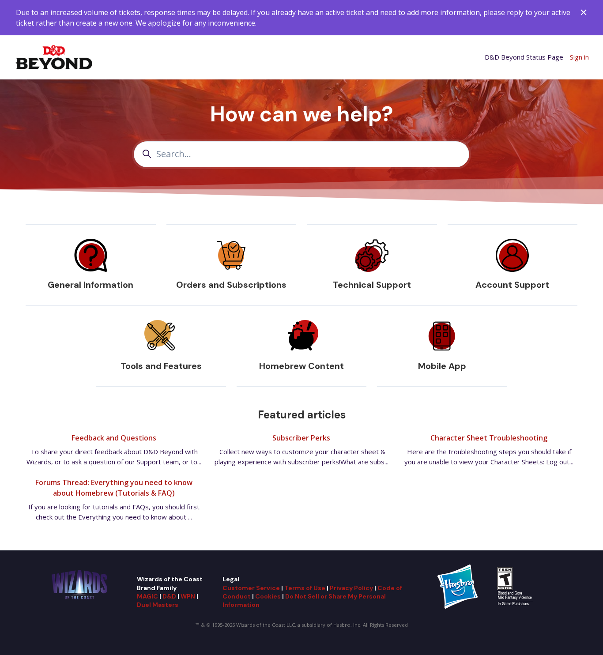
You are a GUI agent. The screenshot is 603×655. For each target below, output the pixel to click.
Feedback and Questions (114, 438)
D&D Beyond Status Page (524, 57)
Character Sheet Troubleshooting (488, 438)
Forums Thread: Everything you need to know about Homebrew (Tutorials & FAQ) (113, 488)
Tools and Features (161, 366)
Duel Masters (157, 605)
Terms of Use (304, 588)
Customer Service (251, 588)
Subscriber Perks (301, 438)
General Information (90, 284)
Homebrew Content (301, 366)
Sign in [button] (579, 57)
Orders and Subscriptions (231, 284)
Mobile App (442, 366)
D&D (169, 596)
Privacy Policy (351, 588)
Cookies (268, 596)
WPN (188, 596)
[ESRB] (516, 586)
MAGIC (147, 596)
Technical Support (372, 284)
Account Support (512, 284)
